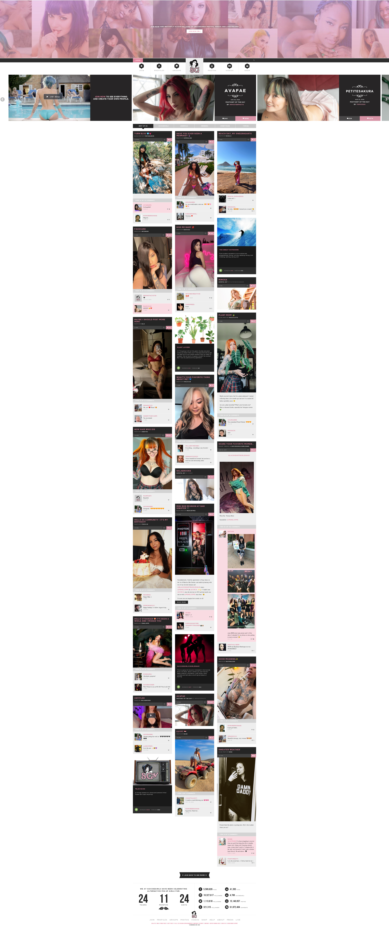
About (220, 920)
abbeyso (145, 431)
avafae (180, 696)
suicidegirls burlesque (240, 446)
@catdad (232, 841)
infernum (145, 231)
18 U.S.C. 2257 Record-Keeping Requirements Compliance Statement (188, 923)
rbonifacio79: (150, 295)
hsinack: (232, 430)
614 (189, 368)
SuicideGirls (194, 60)
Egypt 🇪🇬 (181, 731)
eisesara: (147, 674)
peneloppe (145, 623)
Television (140, 789)
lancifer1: (148, 746)
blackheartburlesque (239, 455)
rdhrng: (147, 595)
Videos (230, 70)
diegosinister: (192, 623)
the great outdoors (229, 250)
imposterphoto (237, 104)
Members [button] (204, 126)
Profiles (159, 70)
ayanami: (147, 205)
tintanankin (149, 136)
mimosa (223, 280)
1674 (371, 118)
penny (190, 473)
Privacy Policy (163, 923)
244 (226, 118)
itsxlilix (145, 524)
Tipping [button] (246, 126)
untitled (139, 698)
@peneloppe (232, 520)
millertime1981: (192, 446)
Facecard (140, 229)
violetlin (187, 381)
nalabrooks (183, 471)
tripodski (361, 104)
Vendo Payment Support (232, 923)
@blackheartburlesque (188, 587)
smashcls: (148, 405)
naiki (186, 734)
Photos (212, 70)
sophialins (188, 138)
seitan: (231, 531)
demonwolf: (149, 605)
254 (350, 118)
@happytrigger (192, 625)
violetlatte (233, 317)
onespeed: (190, 304)
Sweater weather (229, 750)
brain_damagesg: (236, 196)
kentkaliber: (234, 644)
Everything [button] (225, 126)
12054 (148, 809)
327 (254, 450)
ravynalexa (230, 661)
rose (230, 752)
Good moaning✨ (228, 659)
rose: (230, 839)
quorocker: (148, 685)
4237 (189, 687)
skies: (188, 613)
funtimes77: (233, 859)
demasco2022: (191, 456)
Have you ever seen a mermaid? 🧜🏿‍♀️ (189, 134)
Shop (247, 70)
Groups (177, 70)
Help (212, 920)
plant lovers (183, 347)
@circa (194, 589)
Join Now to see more (194, 875)
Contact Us (223, 923)
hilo (143, 324)
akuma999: (190, 202)
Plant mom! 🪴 (227, 315)
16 (253, 639)
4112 (232, 270)
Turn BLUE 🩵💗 (142, 133)
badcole (187, 229)
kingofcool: (191, 214)
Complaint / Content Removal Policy (212, 923)
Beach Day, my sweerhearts (235, 133)
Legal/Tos (153, 923)
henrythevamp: (150, 416)
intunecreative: (193, 294)
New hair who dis (144, 429)
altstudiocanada (237, 282)
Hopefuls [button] (184, 126)
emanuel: (232, 207)
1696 (246, 118)
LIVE (238, 920)
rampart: (147, 496)
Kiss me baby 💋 (185, 227)
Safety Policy (170, 923)
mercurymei (191, 510)
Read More (181, 602)
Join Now (100, 97)
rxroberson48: (150, 216)
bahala (228, 136)
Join (141, 70)
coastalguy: (191, 798)
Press (230, 920)
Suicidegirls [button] (164, 126)
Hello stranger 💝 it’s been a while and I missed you (151, 620)
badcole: (147, 306)
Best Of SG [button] (143, 126)
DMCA (158, 923)
